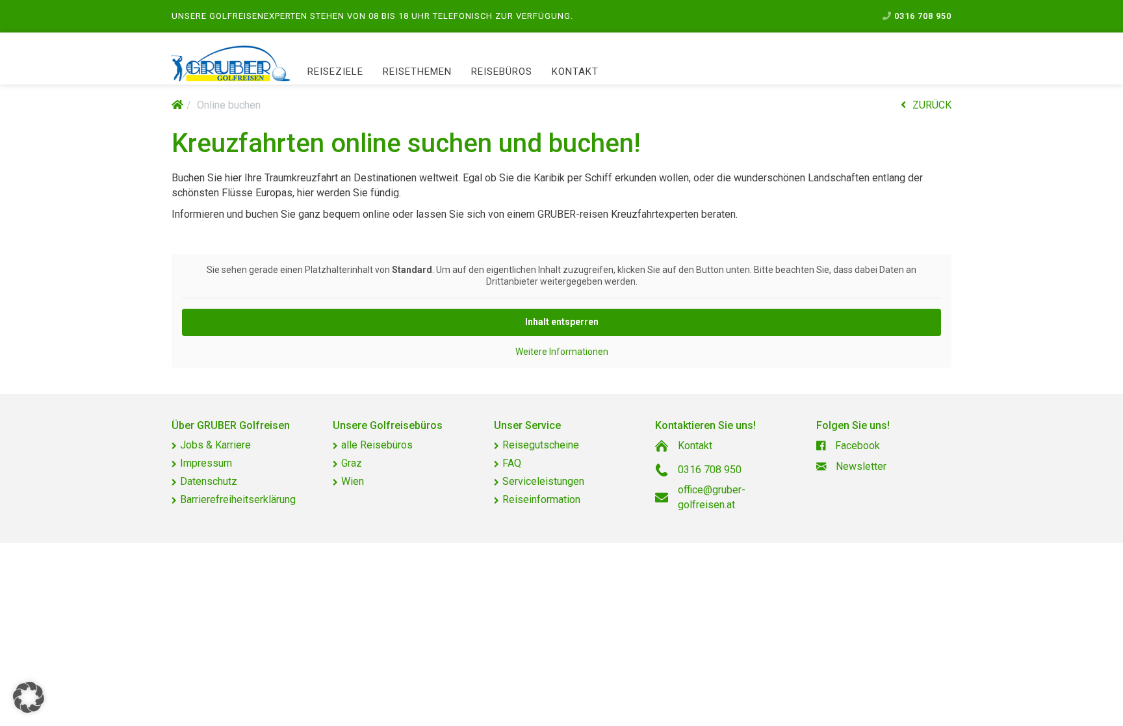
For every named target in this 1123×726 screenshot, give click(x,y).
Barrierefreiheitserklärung (238, 499)
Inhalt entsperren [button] (562, 322)
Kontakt (575, 71)
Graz (351, 463)
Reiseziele (335, 71)
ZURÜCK (931, 105)
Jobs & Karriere (215, 445)
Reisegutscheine (540, 445)
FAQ (511, 463)
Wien (352, 481)
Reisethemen (417, 71)
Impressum (206, 463)
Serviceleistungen (543, 481)
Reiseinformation (541, 499)
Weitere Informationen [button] (561, 351)
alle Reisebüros (377, 445)
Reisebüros (501, 71)
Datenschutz (208, 481)
